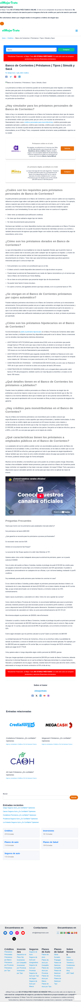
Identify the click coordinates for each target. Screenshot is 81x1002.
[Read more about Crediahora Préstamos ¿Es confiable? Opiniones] (22, 725)
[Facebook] (6, 77)
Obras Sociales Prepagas (57, 957)
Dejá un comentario (11, 744)
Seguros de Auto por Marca (33, 983)
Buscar (5, 794)
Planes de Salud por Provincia (57, 973)
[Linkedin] (19, 77)
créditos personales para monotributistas (38, 122)
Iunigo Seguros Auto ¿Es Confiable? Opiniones (19, 808)
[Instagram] (48, 696)
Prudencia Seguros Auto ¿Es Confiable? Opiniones (20, 819)
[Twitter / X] (37, 696)
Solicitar (67, 148)
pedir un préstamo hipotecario (31, 332)
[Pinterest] (15, 77)
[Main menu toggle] (76, 30)
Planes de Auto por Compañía (45, 962)
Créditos (26, 73)
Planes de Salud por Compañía (57, 965)
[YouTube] (44, 696)
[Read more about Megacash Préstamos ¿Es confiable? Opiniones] (58, 725)
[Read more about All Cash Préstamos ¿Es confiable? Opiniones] (22, 759)
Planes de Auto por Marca (45, 978)
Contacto (69, 968)
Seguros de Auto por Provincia (33, 967)
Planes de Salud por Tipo (57, 981)
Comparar (66, 50)
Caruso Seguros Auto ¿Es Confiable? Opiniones (19, 811)
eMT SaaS (70, 973)
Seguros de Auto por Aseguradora (33, 959)
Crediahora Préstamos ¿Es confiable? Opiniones (19, 815)
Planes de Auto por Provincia (45, 970)
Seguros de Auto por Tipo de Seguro (34, 975)
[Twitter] (11, 77)
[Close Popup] (2, 23)
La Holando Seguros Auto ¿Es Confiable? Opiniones (21, 822)
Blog (68, 970)
